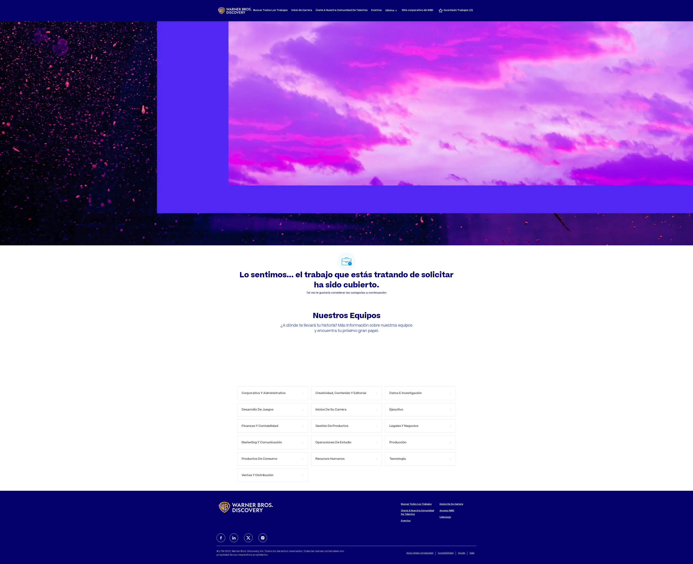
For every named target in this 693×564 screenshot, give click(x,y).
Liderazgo (445, 517)
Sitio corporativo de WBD (417, 10)
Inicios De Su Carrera (451, 504)
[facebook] (221, 538)
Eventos (376, 10)
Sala (472, 553)
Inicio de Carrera (301, 10)
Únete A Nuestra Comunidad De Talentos (342, 10)
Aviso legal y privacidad (419, 553)
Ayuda (461, 553)
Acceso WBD (447, 511)
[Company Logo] (234, 10)
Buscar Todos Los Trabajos (270, 10)
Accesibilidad (446, 553)
